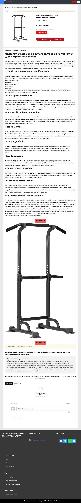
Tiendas (8, 463)
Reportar (58, 39)
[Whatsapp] (70, 441)
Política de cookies (11, 480)
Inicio (6, 7)
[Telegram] (74, 441)
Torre (20, 383)
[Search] (69, 2)
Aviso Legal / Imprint (11, 477)
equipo (16, 383)
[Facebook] (61, 441)
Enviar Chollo (74, 2)
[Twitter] (65, 441)
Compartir (44, 39)
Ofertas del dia (10, 466)
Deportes (11, 7)
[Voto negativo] (12, 11)
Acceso (67, 403)
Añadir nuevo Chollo (11, 495)
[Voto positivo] (14, 11)
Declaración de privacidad (13, 484)
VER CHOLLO (42, 32)
